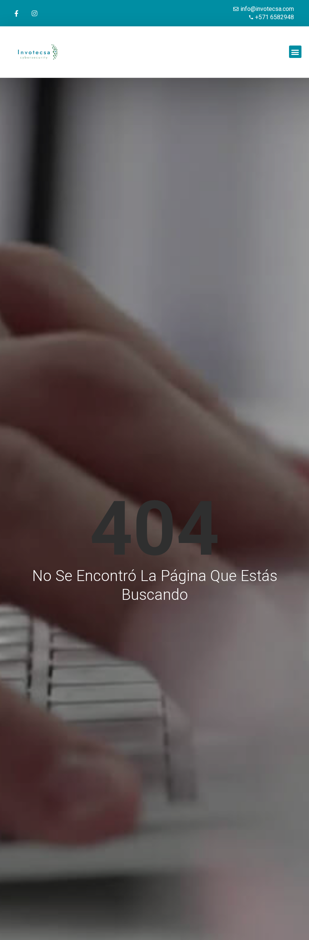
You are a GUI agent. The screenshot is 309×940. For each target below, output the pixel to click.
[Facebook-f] (17, 13)
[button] (295, 52)
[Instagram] (35, 13)
